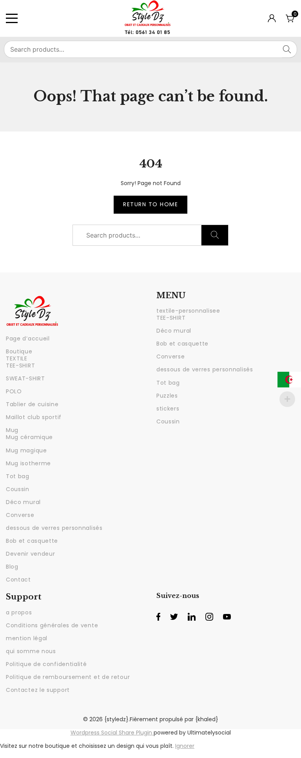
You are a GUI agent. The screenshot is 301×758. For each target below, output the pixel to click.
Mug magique (26, 450)
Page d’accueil (28, 338)
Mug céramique (29, 437)
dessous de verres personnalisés (54, 528)
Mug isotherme (28, 463)
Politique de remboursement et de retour (68, 677)
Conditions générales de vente (52, 625)
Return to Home (150, 204)
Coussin (17, 489)
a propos (19, 612)
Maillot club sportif (34, 417)
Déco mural (23, 502)
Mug (12, 430)
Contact (18, 579)
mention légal (26, 638)
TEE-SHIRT (20, 365)
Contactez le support (38, 690)
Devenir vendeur (30, 554)
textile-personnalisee (188, 311)
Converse (20, 515)
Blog (12, 567)
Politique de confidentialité (46, 664)
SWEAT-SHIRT (25, 378)
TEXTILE (16, 358)
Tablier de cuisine (32, 404)
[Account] (272, 20)
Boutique (19, 351)
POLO (14, 391)
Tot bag (17, 476)
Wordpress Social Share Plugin (112, 732)
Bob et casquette (32, 541)
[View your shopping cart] (290, 21)
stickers (168, 408)
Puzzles (167, 396)
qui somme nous (31, 651)
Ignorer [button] (184, 746)
